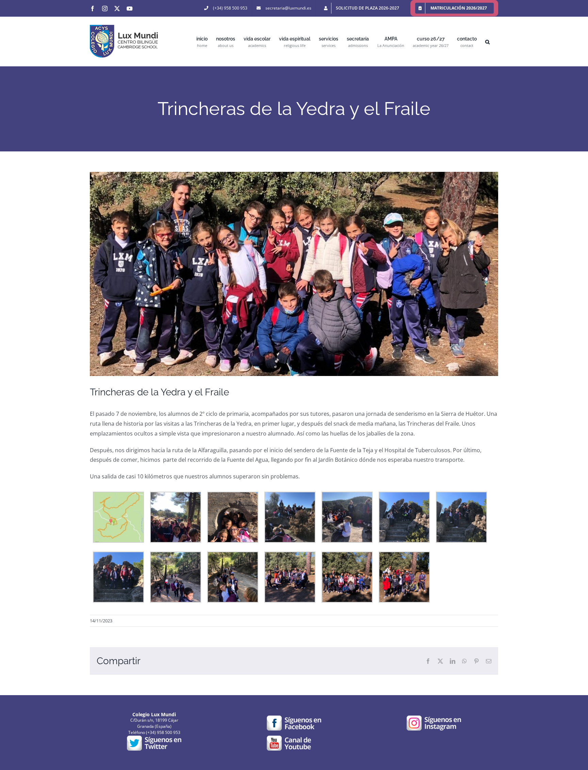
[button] (487, 41)
